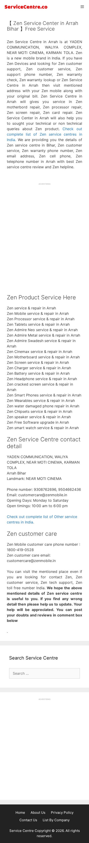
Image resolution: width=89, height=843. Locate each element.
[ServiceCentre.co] (25, 6)
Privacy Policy (62, 812)
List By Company (56, 820)
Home (20, 812)
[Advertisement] (44, 231)
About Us (38, 812)
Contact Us (28, 820)
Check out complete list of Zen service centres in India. (44, 134)
